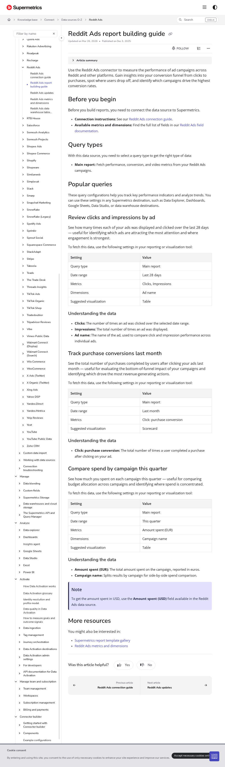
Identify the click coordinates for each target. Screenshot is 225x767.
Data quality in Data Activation (35, 610)
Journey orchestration (36, 642)
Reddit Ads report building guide (41, 84)
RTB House (33, 118)
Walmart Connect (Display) (37, 344)
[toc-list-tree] (198, 48)
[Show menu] (204, 7)
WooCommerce (36, 368)
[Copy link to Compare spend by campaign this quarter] (174, 469)
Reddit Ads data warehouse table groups (40, 110)
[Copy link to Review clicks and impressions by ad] (161, 217)
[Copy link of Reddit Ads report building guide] (170, 34)
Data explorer (31, 530)
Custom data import (35, 453)
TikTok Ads (33, 294)
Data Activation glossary (37, 593)
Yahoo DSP (33, 397)
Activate (25, 579)
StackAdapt (34, 252)
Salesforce (33, 125)
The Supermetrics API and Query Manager (39, 514)
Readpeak (33, 53)
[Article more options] (208, 48)
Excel (26, 565)
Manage (24, 476)
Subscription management (39, 702)
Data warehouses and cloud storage (40, 505)
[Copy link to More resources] (117, 621)
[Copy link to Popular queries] (119, 184)
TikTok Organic (35, 301)
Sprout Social (35, 238)
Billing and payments (36, 709)
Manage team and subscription (38, 681)
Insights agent (31, 544)
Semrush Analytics (38, 132)
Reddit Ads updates (42, 93)
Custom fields (31, 490)
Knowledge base (27, 20)
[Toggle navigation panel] (61, 38)
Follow (182, 49)
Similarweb (33, 174)
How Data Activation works (39, 586)
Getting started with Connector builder (35, 725)
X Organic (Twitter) (38, 382)
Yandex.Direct (35, 404)
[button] (197, 19)
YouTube (32, 432)
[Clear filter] (53, 33)
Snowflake (33, 209)
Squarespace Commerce (41, 245)
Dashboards (30, 537)
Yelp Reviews (35, 418)
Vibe (29, 329)
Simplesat (33, 181)
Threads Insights (37, 287)
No (150, 665)
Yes (127, 665)
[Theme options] (214, 7)
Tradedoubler (35, 315)
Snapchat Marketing (39, 202)
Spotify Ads (34, 224)
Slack (30, 188)
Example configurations (37, 740)
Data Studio (30, 558)
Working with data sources (39, 460)
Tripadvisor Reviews (39, 322)
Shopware (33, 167)
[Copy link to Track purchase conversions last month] (168, 353)
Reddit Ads (95, 20)
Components (31, 733)
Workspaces (30, 695)
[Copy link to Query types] (109, 145)
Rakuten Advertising (39, 46)
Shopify (31, 160)
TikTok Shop (34, 308)
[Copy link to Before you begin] (122, 99)
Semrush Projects (37, 139)
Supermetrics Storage (36, 497)
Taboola (31, 266)
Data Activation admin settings (36, 657)
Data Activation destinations (40, 649)
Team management (34, 688)
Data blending (31, 483)
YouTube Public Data (39, 439)
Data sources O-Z (71, 20)
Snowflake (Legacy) (39, 216)
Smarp (30, 195)
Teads (30, 273)
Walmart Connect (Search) (37, 353)
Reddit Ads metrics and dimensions (41, 101)
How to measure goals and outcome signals (39, 620)
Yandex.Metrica (36, 411)
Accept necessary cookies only (192, 755)
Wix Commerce (36, 361)
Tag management (33, 635)
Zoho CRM (33, 446)
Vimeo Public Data (38, 336)
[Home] (24, 7)
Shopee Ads (34, 146)
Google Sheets (32, 551)
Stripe (30, 259)
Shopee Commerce (38, 153)
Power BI (28, 572)
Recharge (32, 60)
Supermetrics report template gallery (102, 640)
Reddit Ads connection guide (40, 75)
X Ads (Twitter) (36, 375)
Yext (29, 425)
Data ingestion (32, 628)
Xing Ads (32, 390)
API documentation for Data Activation (39, 673)
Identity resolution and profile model (36, 601)
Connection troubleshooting (33, 468)
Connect (49, 20)
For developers (32, 665)
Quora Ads (33, 39)
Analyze (25, 523)
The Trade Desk (36, 280)
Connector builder (31, 716)
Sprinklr (31, 231)
